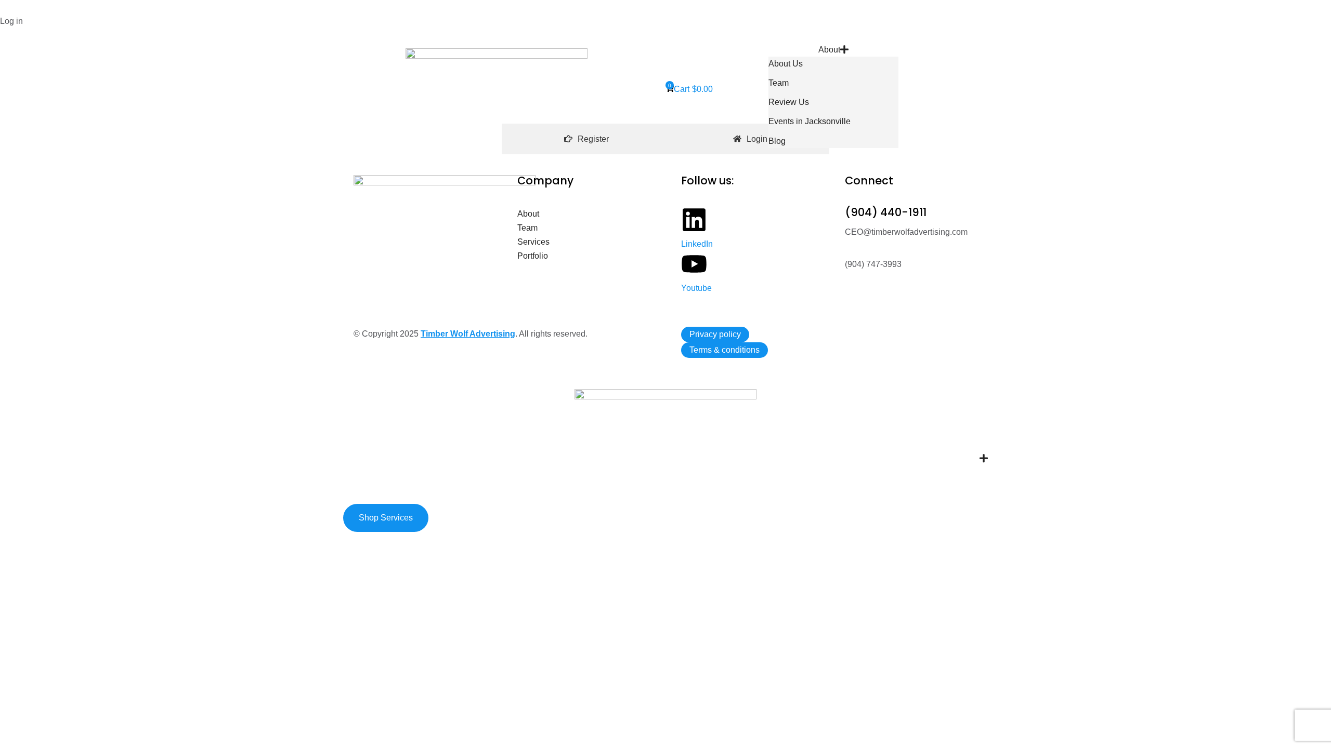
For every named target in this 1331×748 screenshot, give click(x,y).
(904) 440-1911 (886, 212)
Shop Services (386, 517)
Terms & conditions (724, 349)
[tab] (586, 139)
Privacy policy (715, 334)
